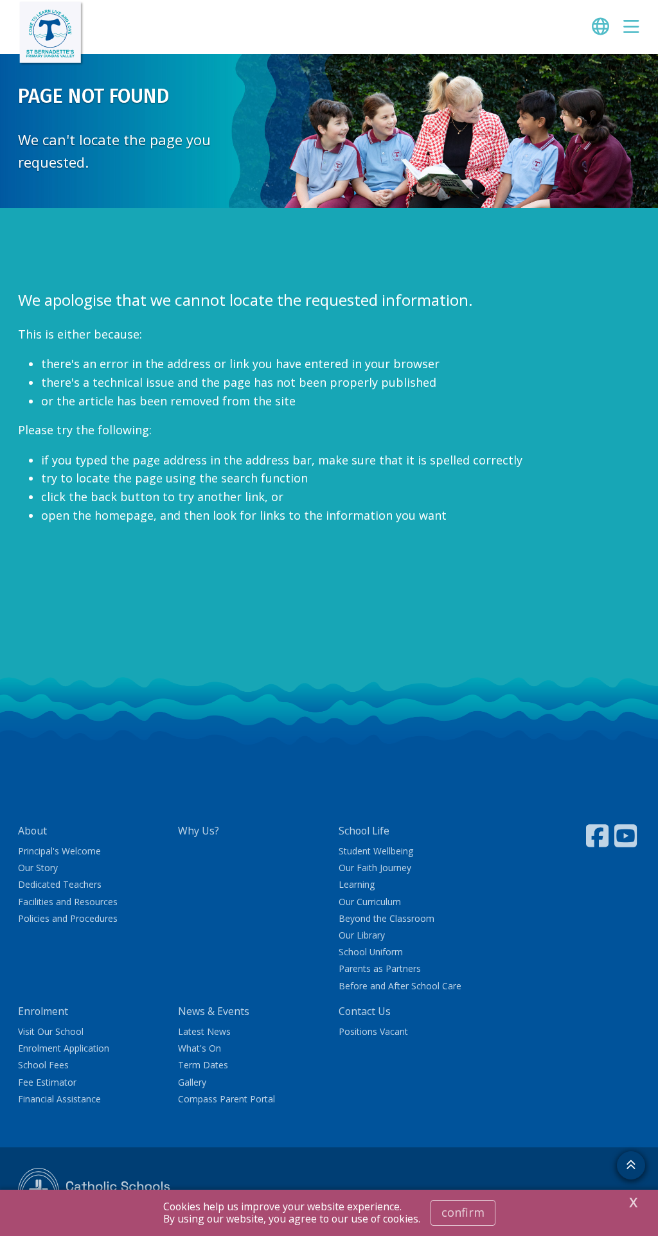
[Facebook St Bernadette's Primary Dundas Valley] (599, 836)
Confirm (463, 1212)
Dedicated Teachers (60, 884)
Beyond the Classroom (386, 918)
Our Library (362, 935)
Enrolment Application (63, 1048)
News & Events (213, 1011)
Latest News (204, 1031)
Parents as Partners (380, 968)
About (32, 831)
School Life (364, 831)
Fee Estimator (47, 1082)
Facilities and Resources (68, 902)
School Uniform (371, 952)
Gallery (192, 1082)
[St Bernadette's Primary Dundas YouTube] (627, 836)
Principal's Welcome (59, 851)
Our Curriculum (370, 902)
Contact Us (365, 1011)
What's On (199, 1048)
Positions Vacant (373, 1031)
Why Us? (198, 831)
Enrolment (43, 1011)
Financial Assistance (59, 1099)
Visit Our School (51, 1031)
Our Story (38, 867)
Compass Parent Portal (226, 1099)
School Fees (43, 1065)
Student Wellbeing (376, 851)
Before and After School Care (400, 986)
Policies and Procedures (68, 918)
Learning (357, 884)
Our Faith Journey (375, 867)
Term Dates (203, 1065)
